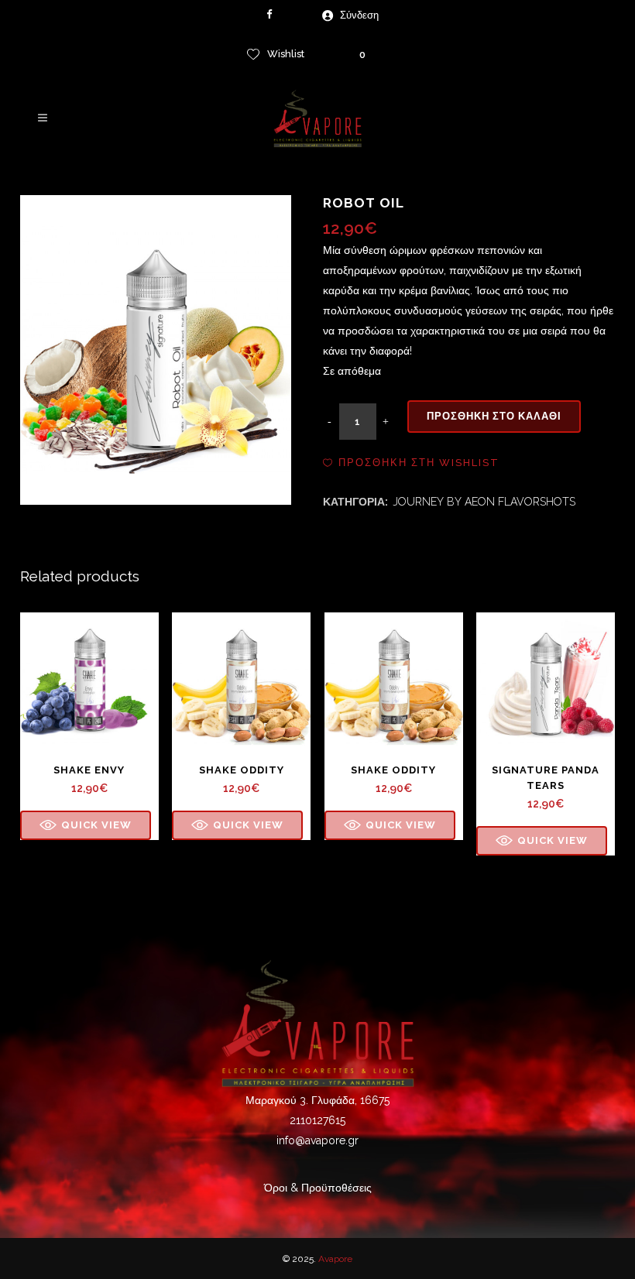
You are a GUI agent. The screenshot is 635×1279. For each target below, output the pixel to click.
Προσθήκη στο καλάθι (494, 416)
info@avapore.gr (317, 1140)
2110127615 (317, 1120)
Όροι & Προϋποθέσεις (318, 1187)
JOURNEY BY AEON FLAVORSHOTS (484, 501)
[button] (411, 462)
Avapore (335, 1258)
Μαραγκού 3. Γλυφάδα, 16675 (317, 1100)
